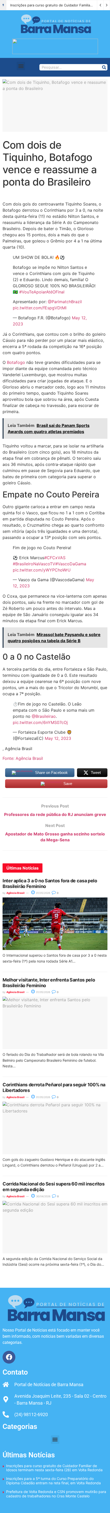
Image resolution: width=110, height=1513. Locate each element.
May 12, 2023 (58, 738)
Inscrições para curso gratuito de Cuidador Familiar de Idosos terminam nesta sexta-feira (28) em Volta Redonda (54, 1468)
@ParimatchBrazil (65, 301)
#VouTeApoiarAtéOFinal (41, 291)
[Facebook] (9, 1357)
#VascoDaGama (70, 563)
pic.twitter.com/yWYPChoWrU (42, 570)
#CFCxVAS (54, 557)
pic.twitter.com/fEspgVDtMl (40, 307)
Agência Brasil (15, 892)
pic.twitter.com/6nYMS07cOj (40, 722)
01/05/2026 (42, 892)
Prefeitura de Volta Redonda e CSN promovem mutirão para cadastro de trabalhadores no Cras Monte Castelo (56, 1493)
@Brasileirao (44, 716)
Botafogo (16, 362)
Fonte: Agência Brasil (23, 758)
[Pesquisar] (104, 67)
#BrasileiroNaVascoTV (34, 563)
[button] (21, 66)
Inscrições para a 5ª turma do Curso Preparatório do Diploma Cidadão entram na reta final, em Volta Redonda (53, 1480)
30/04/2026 (42, 1196)
